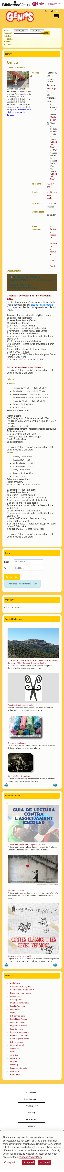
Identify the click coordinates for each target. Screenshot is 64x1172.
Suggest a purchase (18, 1026)
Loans (12, 1013)
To (5, 568)
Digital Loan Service (18, 1019)
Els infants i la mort (16, 891)
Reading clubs (16, 1000)
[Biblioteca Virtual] (16, 3)
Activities (14, 1055)
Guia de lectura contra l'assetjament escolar (26, 845)
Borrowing (14, 1071)
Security (31, 1126)
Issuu (52, 260)
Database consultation (20, 1003)
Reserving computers (19, 1035)
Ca (46, 11)
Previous (6, 786)
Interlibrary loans (17, 1022)
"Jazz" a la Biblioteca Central (20, 776)
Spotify (53, 266)
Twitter (53, 229)
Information (15, 1058)
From (6, 562)
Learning (14, 1065)
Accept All (28, 1162)
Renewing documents (19, 1032)
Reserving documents (19, 1039)
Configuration (11, 1162)
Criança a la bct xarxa (17, 743)
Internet (13, 1061)
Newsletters (15, 996)
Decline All (44, 1162)
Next (55, 786)
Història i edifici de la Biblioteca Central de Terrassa (19, 112)
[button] (57, 16)
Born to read (15, 1075)
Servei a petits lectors (19, 1068)
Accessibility (31, 1092)
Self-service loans (17, 1016)
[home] (18, 16)
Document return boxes (20, 993)
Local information (17, 1006)
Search (10, 577)
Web (49, 198)
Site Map (31, 1112)
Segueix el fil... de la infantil (19, 956)
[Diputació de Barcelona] (47, 3)
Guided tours (15, 1048)
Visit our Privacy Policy (30, 1157)
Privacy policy (32, 1106)
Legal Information (31, 1099)
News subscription (18, 1045)
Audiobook (15, 983)
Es (52, 11)
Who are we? (31, 1119)
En (57, 11)
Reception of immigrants (20, 987)
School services (16, 1042)
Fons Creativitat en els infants (20, 705)
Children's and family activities (23, 990)
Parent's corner (16, 1029)
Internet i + (15, 1009)
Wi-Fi (12, 1052)
